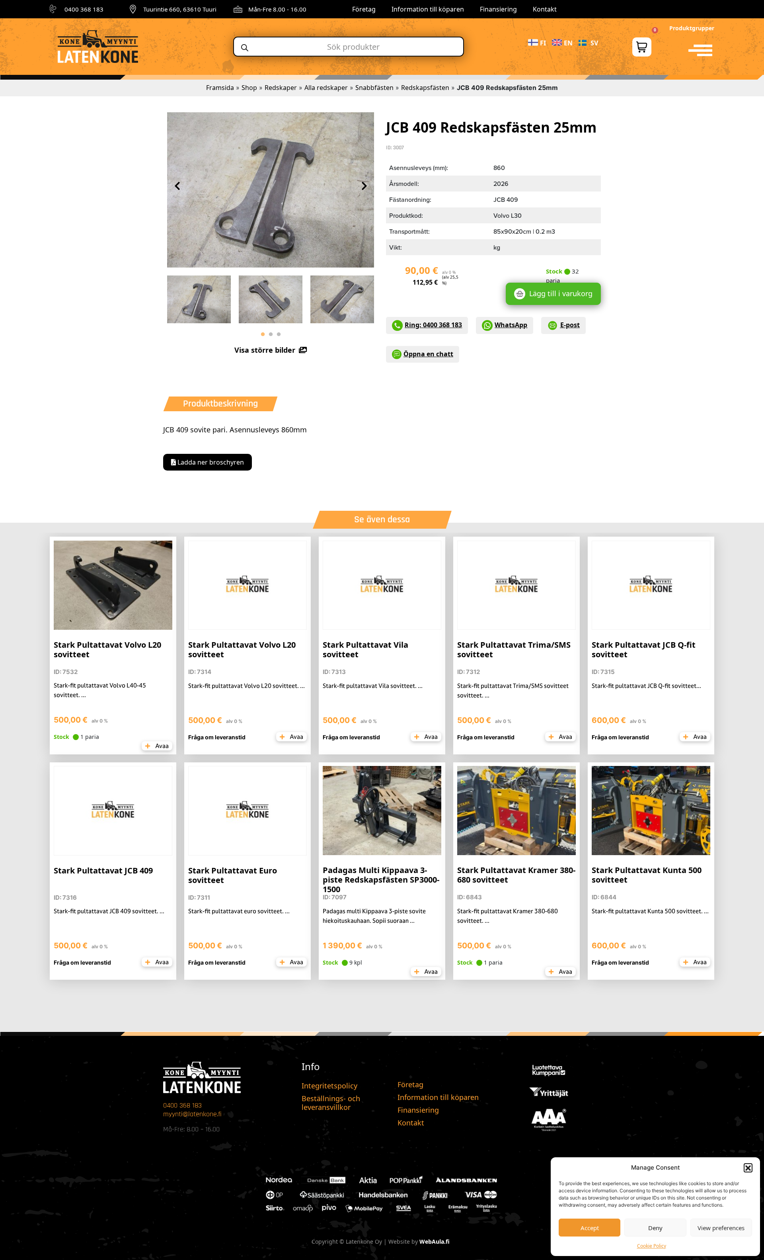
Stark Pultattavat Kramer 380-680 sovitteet (516, 875)
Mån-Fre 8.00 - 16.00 (277, 9)
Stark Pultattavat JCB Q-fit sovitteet (644, 649)
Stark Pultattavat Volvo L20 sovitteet (107, 649)
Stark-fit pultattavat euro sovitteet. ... (239, 911)
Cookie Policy (651, 1245)
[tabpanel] (199, 297)
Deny (655, 1228)
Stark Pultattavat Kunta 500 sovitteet (647, 875)
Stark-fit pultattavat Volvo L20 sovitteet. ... (246, 686)
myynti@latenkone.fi (192, 1114)
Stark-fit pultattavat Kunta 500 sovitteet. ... (650, 911)
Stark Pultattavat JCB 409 (103, 870)
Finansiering (498, 9)
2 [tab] (271, 334)
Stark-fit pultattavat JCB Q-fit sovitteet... (646, 686)
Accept (590, 1228)
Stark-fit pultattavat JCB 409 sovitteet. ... (109, 911)
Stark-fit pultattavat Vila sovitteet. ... (373, 686)
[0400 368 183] (54, 9)
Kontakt (545, 9)
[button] (748, 1168)
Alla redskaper (326, 87)
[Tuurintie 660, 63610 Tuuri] (133, 9)
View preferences (721, 1228)
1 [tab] (263, 334)
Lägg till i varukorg (560, 293)
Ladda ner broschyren (210, 462)
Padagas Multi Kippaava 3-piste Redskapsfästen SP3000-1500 (381, 880)
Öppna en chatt (428, 354)
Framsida (220, 87)
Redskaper (281, 87)
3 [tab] (279, 334)
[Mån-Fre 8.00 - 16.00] (238, 9)
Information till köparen (428, 9)
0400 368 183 (83, 9)
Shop (249, 87)
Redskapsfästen (425, 87)
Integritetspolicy (329, 1085)
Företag (364, 9)
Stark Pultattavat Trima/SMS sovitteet (514, 649)
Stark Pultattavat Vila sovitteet (365, 649)
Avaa (161, 746)
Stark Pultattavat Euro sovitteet (232, 875)
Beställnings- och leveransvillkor (331, 1103)
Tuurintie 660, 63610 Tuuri (179, 9)
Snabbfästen (374, 87)
